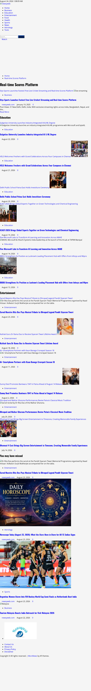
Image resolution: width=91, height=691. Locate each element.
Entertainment (10, 15)
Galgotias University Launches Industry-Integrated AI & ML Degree (27, 123)
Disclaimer (8, 651)
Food (6, 17)
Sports (7, 22)
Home (7, 8)
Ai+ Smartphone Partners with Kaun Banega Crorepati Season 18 (27, 350)
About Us (8, 647)
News (6, 25)
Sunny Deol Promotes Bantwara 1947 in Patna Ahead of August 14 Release (31, 384)
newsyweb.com (8, 104)
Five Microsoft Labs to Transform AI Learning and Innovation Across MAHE (31, 237)
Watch (4, 39)
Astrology (8, 27)
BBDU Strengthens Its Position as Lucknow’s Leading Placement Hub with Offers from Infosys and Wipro (43, 256)
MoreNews (32, 656)
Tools (6, 30)
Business (8, 10)
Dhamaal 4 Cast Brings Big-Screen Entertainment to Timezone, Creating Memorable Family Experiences (43, 419)
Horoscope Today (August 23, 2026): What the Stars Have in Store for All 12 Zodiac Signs (37, 534)
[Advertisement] (45, 57)
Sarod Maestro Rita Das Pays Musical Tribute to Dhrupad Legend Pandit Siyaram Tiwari (36, 298)
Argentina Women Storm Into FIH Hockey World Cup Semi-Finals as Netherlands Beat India (38, 596)
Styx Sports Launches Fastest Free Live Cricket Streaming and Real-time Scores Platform (36, 91)
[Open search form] (0, 34)
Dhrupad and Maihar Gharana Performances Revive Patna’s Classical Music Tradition (35, 400)
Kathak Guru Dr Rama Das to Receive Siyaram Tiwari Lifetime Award (28, 334)
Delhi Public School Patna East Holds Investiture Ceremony (24, 187)
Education (8, 13)
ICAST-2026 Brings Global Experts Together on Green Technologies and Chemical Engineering (39, 204)
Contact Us (9, 644)
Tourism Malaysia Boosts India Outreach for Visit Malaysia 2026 (27, 612)
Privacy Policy (10, 649)
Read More (4, 112)
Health (7, 20)
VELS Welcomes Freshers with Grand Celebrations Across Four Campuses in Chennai (35, 156)
